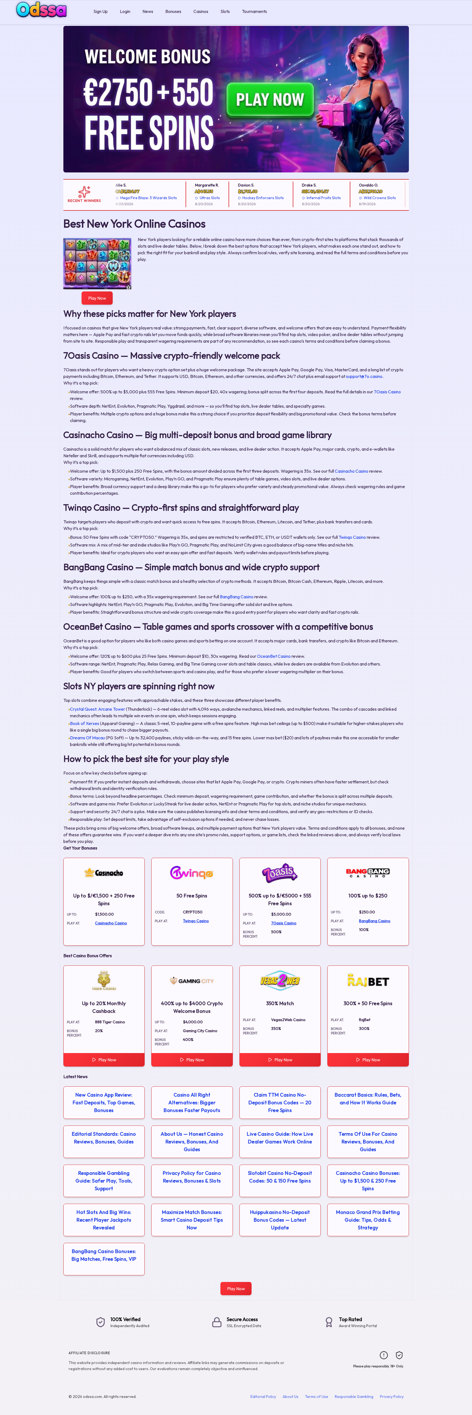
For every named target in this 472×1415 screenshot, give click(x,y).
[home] (45, 20)
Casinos (200, 11)
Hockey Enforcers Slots (253, 197)
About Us (290, 1396)
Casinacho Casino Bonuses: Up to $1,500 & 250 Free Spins (368, 1181)
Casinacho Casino (351, 471)
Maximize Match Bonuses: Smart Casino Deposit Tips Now (192, 1220)
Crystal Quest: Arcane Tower (97, 709)
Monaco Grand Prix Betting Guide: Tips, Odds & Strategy (368, 1220)
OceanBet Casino (274, 656)
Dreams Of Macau (87, 737)
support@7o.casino (364, 376)
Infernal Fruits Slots (313, 197)
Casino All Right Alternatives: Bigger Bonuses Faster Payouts (192, 1102)
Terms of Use (316, 1396)
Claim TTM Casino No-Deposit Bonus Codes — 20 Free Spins (280, 1102)
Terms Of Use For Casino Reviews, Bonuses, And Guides (368, 1141)
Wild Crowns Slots (370, 197)
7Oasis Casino (387, 391)
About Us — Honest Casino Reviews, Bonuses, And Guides (192, 1141)
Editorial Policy (263, 1396)
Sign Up (100, 11)
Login (125, 11)
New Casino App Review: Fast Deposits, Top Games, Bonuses (104, 1102)
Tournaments (254, 11)
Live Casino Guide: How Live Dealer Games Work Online (280, 1138)
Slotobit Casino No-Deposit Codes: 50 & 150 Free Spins (280, 1177)
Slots (225, 11)
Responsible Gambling (354, 1396)
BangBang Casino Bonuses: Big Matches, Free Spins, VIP (104, 1255)
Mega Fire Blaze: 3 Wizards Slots (138, 197)
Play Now (97, 298)
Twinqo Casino (352, 537)
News (147, 11)
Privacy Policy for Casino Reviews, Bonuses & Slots (192, 1177)
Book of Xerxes (84, 723)
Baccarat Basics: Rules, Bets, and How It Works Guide (368, 1099)
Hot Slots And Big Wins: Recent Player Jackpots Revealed (104, 1220)
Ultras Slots (200, 197)
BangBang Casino (236, 596)
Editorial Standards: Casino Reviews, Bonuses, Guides (104, 1138)
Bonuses (173, 11)
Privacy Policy (392, 1396)
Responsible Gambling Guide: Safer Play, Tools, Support (103, 1181)
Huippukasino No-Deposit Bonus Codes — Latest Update (280, 1220)
